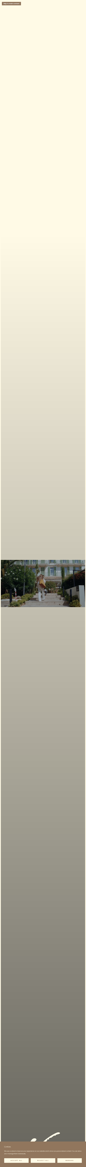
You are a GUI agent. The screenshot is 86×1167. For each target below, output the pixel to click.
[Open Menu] (8, 9)
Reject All (43, 1160)
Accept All (16, 1160)
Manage (70, 1160)
